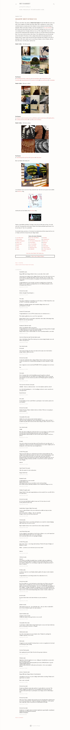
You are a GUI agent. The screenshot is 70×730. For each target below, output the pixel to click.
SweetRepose (18, 119)
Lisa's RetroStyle (23, 531)
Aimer (30, 119)
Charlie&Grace (27, 118)
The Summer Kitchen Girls (35, 240)
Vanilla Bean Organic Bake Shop (27, 508)
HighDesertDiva (51, 118)
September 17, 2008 (23, 693)
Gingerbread (32, 157)
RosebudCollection (43, 118)
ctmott (17, 247)
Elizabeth (45, 237)
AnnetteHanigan (19, 157)
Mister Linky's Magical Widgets (38, 256)
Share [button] (16, 262)
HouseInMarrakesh (20, 78)
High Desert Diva (33, 247)
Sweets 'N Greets (23, 311)
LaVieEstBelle (52, 80)
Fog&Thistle (26, 157)
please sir (21, 604)
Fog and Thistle (33, 245)
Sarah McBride (22, 613)
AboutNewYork (19, 118)
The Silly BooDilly (47, 27)
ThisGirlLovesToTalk (35, 80)
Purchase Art (26, 9)
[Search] (54, 3)
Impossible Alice (23, 417)
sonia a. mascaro (23, 672)
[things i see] (18, 242)
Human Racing (23, 650)
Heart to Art (45, 240)
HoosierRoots (25, 119)
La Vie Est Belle (33, 244)
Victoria (21, 519)
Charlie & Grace (46, 247)
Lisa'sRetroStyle (28, 78)
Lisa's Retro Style (19, 237)
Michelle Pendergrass (20, 240)
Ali (20, 441)
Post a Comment (19, 717)
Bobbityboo (20, 191)
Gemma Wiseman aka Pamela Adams (28, 337)
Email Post (21, 262)
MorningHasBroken (36, 78)
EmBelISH (32, 249)
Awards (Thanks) (21, 264)
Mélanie (21, 658)
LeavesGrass (17, 80)
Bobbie (17, 245)
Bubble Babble (19, 239)
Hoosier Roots (19, 244)
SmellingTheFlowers (45, 78)
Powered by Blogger (36, 725)
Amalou (21, 569)
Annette (44, 244)
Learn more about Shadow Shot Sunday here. (35, 253)
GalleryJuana (38, 157)
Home (20, 9)
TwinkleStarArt (46, 239)
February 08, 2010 (23, 714)
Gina (20, 373)
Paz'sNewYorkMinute (37, 119)
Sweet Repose (32, 242)
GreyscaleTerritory (44, 80)
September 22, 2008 (23, 704)
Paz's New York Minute (34, 237)
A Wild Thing (22, 451)
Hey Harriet (24, 3)
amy (20, 398)
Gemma (17, 249)
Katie (20, 641)
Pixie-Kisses (32, 210)
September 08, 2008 (23, 495)
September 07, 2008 (23, 287)
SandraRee (22, 272)
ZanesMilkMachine (34, 118)
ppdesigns (45, 242)
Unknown (21, 557)
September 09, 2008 (23, 600)
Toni (20, 298)
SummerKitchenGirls (25, 80)
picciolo (21, 595)
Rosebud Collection (24, 325)
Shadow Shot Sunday (29, 264)
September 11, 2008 (23, 668)
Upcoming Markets (36, 9)
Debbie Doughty (23, 490)
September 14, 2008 (23, 682)
